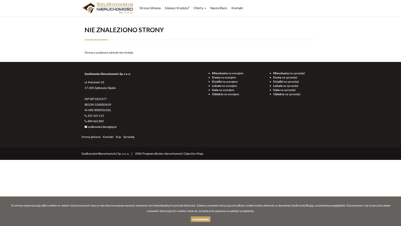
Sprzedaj (128, 137)
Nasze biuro (218, 8)
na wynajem (228, 73)
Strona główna (150, 8)
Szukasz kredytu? (177, 8)
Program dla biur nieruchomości (163, 153)
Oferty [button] (199, 8)
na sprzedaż (289, 73)
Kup (118, 137)
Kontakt (237, 8)
